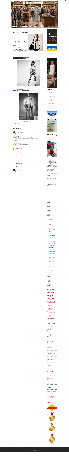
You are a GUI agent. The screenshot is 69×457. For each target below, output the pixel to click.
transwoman (22, 125)
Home (29, 188)
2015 (48, 215)
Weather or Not (50, 250)
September (50, 220)
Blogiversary (49, 296)
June (49, 224)
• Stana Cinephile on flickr (50, 103)
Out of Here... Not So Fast (52, 229)
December (50, 216)
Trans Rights (48, 398)
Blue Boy (50, 271)
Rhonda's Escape (50, 305)
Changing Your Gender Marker (50, 388)
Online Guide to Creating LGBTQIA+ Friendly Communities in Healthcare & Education (52, 392)
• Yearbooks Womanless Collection (51, 109)
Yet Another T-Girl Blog (51, 289)
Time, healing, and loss (50, 290)
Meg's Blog (48, 354)
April (49, 227)
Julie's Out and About (51, 318)
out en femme (37, 124)
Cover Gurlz (48, 330)
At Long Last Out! (50, 319)
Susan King (16, 131)
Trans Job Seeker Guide (50, 397)
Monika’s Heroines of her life (50, 359)
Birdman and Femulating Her (52, 240)
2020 (48, 209)
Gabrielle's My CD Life (50, 341)
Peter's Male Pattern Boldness (50, 361)
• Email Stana (49, 90)
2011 (48, 280)
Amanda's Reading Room (50, 325)
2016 (48, 214)
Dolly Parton (49, 306)
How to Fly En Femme (50, 390)
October (50, 219)
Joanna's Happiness (49, 347)
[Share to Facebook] (17, 123)
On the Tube (50, 270)
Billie (16, 169)
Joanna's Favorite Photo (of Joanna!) (52, 252)
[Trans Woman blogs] (52, 432)
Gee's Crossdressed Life (50, 342)
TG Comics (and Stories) (50, 380)
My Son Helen (50, 237)
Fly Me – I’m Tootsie (51, 238)
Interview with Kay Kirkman (51, 299)
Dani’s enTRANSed (49, 336)
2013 (48, 277)
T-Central (48, 370)
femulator (31, 124)
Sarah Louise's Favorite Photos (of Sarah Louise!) (53, 242)
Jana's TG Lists (49, 377)
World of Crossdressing (50, 371)
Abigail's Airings (49, 324)
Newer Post (14, 188)
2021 (48, 207)
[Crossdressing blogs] (52, 422)
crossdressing (19, 124)
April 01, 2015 (18, 169)
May (49, 225)
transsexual (16, 125)
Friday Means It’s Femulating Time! (52, 246)
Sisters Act (50, 269)
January (50, 274)
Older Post (43, 188)
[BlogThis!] (16, 123)
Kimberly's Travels (49, 352)
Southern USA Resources (50, 395)
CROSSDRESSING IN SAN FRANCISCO (51, 316)
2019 (48, 210)
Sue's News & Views (49, 366)
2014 (48, 276)
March (50, 228)
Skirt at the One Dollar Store (51, 312)
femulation (28, 124)
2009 (48, 282)
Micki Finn (49, 314)
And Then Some (51, 265)
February (50, 273)
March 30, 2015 (20, 131)
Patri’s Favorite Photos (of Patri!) (53, 232)
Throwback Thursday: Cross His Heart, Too (52, 236)
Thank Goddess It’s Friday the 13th (53, 256)
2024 (48, 203)
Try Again (50, 262)
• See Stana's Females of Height (51, 96)
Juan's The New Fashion (50, 378)
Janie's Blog (48, 346)
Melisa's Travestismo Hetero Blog (51, 355)
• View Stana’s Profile (49, 92)
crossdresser (16, 124)
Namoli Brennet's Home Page (50, 379)
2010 (48, 281)
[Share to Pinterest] (18, 123)
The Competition (51, 258)
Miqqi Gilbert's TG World (50, 358)
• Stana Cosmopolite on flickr (50, 104)
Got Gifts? (50, 234)
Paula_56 (16, 143)
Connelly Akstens (49, 329)
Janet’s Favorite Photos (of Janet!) (53, 257)
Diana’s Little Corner (51, 292)
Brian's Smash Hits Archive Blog (51, 328)
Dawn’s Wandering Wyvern (50, 337)
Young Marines (50, 248)
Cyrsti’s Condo (49, 335)
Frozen (49, 266)
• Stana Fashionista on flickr (50, 106)
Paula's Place (48, 360)
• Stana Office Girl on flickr (50, 107)
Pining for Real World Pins (52, 253)
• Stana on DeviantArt (49, 101)
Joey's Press (49, 311)
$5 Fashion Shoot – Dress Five (51, 309)
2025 (48, 202)
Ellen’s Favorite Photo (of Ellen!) (53, 254)
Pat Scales (16, 136)
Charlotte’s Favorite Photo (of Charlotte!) (52, 244)
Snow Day (50, 267)
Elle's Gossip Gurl (49, 340)
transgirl (14, 125)
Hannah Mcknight (49, 343)
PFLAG (48, 364)
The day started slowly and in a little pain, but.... (52, 303)
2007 (48, 285)
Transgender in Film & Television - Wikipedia (51, 383)
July (49, 223)
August (50, 221)
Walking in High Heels (50, 401)
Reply (16, 133)
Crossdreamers (49, 331)
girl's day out (34, 124)
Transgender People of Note (50, 385)
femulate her (25, 124)
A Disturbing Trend (50, 293)
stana (40, 124)
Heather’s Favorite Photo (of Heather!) (52, 231)
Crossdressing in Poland (50, 334)
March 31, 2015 (20, 158)
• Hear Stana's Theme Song (50, 93)
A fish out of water (51, 247)
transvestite (19, 125)
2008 (48, 284)
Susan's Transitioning (49, 367)
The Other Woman (51, 261)
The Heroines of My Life (51, 298)
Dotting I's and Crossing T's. (51, 301)
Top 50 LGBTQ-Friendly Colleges (51, 396)
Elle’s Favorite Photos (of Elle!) (52, 263)
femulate (23, 124)
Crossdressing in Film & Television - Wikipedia (51, 375)
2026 (48, 201)
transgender (42, 124)
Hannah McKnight (50, 295)
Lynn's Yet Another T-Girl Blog (51, 353)
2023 (48, 205)
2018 (48, 211)
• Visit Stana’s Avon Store (50, 95)
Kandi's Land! (50, 308)
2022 (48, 206)
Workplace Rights (49, 402)
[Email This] (15, 123)
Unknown (16, 148)
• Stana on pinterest (49, 100)
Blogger (36, 450)
